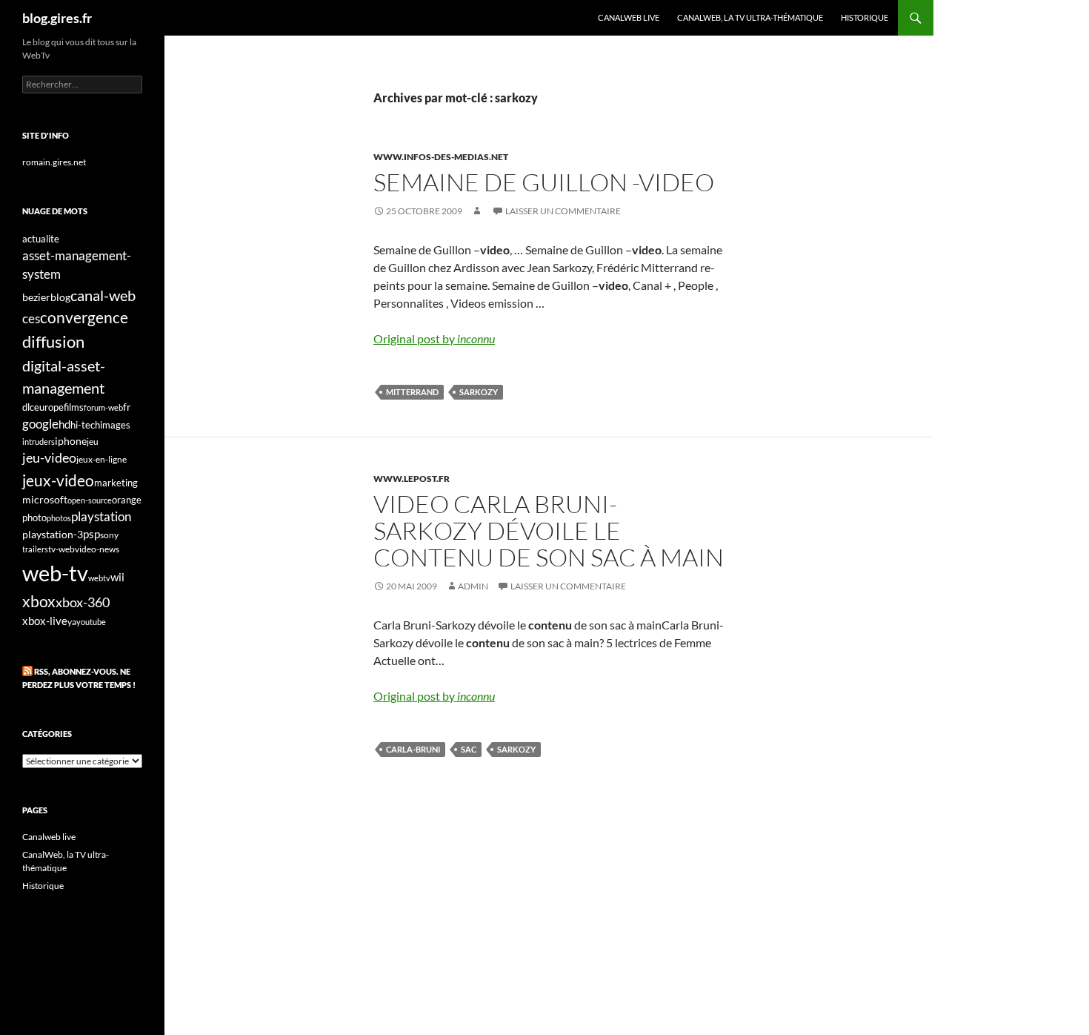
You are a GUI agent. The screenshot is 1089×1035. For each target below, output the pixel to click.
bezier (36, 297)
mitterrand (412, 392)
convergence (84, 317)
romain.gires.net (54, 162)
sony (109, 534)
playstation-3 (52, 534)
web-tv (55, 573)
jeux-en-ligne (101, 459)
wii (117, 576)
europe (49, 407)
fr (127, 406)
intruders (38, 441)
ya (71, 621)
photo (34, 517)
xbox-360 (83, 602)
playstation (101, 516)
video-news (97, 549)
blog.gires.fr (57, 18)
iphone (71, 441)
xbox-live (44, 620)
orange (126, 500)
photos (59, 518)
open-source (89, 500)
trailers (35, 549)
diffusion (53, 341)
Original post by (434, 338)
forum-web (103, 407)
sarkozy (478, 392)
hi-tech (85, 425)
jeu (93, 441)
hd (64, 424)
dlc (28, 407)
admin (473, 586)
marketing (116, 483)
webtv (99, 578)
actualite (40, 239)
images (115, 425)
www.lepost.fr (411, 478)
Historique (864, 17)
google (40, 423)
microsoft (44, 499)
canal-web (103, 295)
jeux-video (58, 480)
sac (468, 749)
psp (91, 534)
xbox (39, 601)
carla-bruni (413, 749)
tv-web (61, 549)
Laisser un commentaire (563, 210)
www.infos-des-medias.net (440, 156)
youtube (91, 621)
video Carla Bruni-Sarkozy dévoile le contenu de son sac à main (548, 530)
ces (31, 318)
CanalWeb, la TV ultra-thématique (750, 17)
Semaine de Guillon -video (543, 182)
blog (60, 297)
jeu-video (49, 458)
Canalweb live (628, 17)
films (74, 407)
